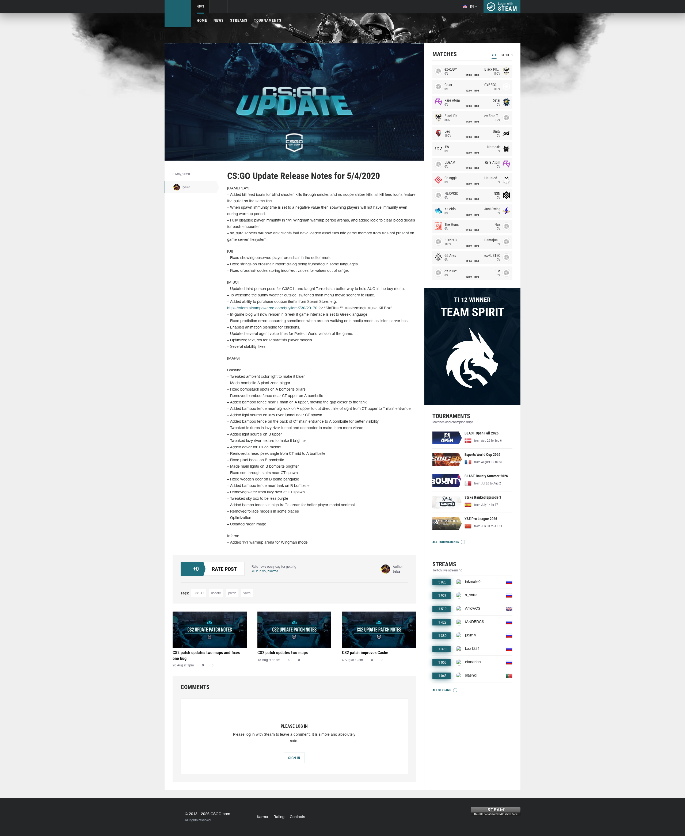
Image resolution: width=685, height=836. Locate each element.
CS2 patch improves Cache (365, 652)
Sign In (294, 758)
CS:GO (199, 593)
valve (246, 593)
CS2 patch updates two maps (282, 652)
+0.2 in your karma (265, 571)
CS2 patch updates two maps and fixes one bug (206, 655)
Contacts (297, 817)
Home (202, 20)
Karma (262, 817)
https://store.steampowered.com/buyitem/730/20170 (272, 308)
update (216, 593)
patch (232, 593)
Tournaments (267, 20)
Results (506, 55)
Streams (239, 20)
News (200, 7)
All (494, 55)
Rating (278, 817)
